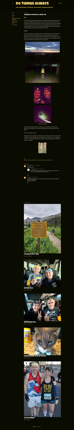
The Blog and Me (37, 7)
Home (17, 7)
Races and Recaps (23, 7)
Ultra (13, 23)
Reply (28, 182)
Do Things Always (32, 4)
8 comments (28, 419)
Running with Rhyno (30, 165)
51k (12, 17)
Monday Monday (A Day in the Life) (35, 356)
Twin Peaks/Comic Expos (47, 7)
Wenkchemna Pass (30, 322)
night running (14, 20)
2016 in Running (29, 418)
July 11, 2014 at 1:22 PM (34, 177)
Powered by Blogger (38, 426)
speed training (14, 22)
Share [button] (13, 12)
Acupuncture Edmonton (31, 180)
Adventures (30, 7)
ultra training (14, 24)
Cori (53, 137)
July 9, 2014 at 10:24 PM (37, 165)
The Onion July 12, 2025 (31, 254)
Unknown (28, 177)
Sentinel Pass (28, 288)
